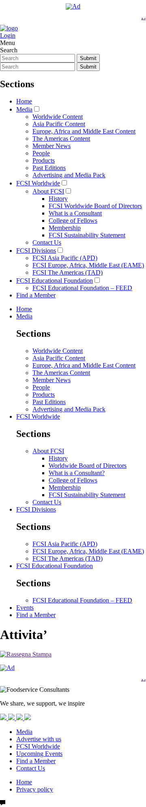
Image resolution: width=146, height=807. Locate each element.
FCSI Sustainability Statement (87, 235)
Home (24, 101)
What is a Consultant (75, 213)
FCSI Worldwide (38, 183)
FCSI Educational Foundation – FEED (82, 287)
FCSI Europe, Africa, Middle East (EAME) (88, 265)
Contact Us (46, 242)
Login (7, 35)
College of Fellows (73, 220)
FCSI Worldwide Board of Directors (95, 205)
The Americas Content (61, 138)
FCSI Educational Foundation (54, 280)
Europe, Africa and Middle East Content (83, 131)
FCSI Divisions (36, 250)
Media (24, 109)
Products (43, 160)
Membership (65, 227)
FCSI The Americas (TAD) (67, 272)
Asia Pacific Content (58, 124)
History (58, 198)
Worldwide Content (57, 116)
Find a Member (36, 295)
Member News (51, 145)
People (41, 153)
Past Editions (49, 167)
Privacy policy (34, 789)
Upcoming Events (39, 753)
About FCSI (48, 191)
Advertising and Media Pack (68, 175)
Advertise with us (38, 739)
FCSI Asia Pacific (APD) (64, 257)
